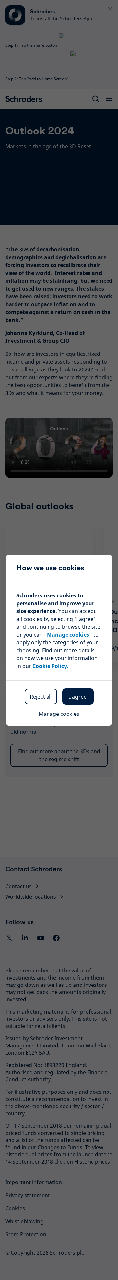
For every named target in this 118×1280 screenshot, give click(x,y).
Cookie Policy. (50, 666)
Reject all (41, 696)
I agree (78, 696)
